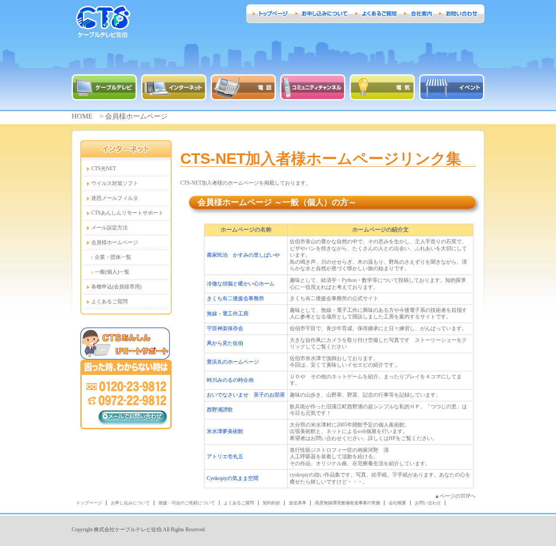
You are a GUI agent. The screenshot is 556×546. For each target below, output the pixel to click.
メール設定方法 (109, 228)
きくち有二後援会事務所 (235, 298)
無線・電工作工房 (227, 314)
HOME (82, 116)
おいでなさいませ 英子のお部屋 (246, 395)
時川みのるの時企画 (230, 380)
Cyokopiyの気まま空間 (232, 478)
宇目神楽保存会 (225, 328)
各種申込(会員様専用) (116, 287)
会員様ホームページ (114, 242)
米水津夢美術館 (225, 431)
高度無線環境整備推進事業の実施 (347, 502)
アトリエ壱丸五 (225, 456)
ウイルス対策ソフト (114, 183)
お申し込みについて (130, 502)
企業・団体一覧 (113, 257)
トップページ (89, 502)
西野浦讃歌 (220, 410)
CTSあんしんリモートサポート (127, 213)
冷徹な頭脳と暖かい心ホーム (241, 284)
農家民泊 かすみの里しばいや (243, 255)
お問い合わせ (428, 502)
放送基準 (297, 502)
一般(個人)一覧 (112, 272)
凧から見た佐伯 (225, 343)
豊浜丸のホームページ (233, 362)
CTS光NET (103, 168)
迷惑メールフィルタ (114, 198)
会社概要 (397, 502)
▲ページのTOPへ (455, 496)
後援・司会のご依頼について (187, 502)
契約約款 (271, 502)
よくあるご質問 (109, 301)
